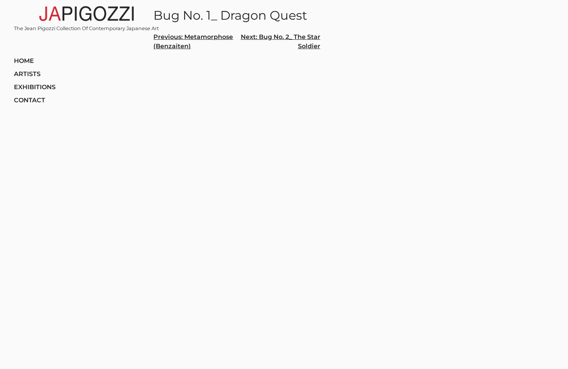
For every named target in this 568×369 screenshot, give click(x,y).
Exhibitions (35, 87)
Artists (27, 74)
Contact (29, 100)
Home (24, 60)
